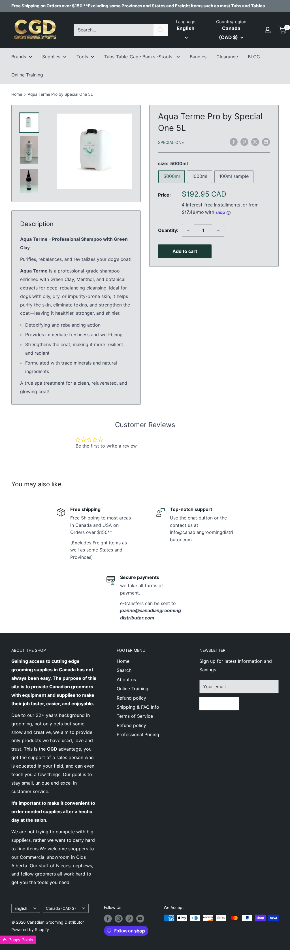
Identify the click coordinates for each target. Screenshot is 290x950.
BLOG (254, 56)
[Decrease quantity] (188, 230)
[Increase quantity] (218, 230)
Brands (18, 56)
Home (16, 94)
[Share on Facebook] (234, 142)
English (20, 908)
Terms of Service (135, 716)
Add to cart (184, 251)
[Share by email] (266, 142)
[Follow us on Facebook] (108, 919)
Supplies (51, 56)
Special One (171, 142)
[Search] (160, 30)
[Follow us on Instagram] (119, 919)
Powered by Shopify (30, 929)
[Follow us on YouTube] (140, 919)
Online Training (27, 75)
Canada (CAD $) (61, 908)
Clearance (227, 56)
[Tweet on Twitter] (255, 142)
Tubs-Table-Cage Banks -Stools (139, 56)
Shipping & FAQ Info (138, 707)
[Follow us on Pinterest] (129, 919)
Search (124, 670)
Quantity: (168, 230)
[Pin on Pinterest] (244, 142)
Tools (82, 56)
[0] (282, 30)
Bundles (198, 56)
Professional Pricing (138, 734)
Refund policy (131, 698)
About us (126, 679)
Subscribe (219, 703)
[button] (18, 940)
